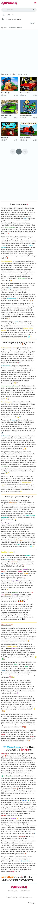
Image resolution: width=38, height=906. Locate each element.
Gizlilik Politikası (25, 891)
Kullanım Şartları (13, 891)
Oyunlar (32, 23)
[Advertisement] (19, 51)
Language (31, 903)
